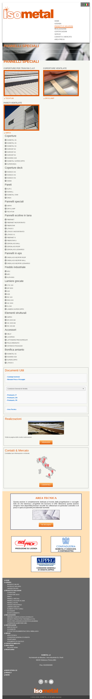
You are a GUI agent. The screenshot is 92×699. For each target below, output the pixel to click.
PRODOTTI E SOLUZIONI (64, 26)
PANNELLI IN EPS (12, 602)
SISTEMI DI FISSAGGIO (15, 346)
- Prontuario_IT (11, 395)
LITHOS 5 (10, 228)
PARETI (9, 596)
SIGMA (9, 181)
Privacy (8, 672)
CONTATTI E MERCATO (63, 37)
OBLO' (9, 334)
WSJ (8, 271)
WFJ (8, 274)
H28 (8, 294)
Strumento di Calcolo (15, 641)
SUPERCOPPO (12, 360)
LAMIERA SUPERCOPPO (15, 309)
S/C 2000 (10, 303)
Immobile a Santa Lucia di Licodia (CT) (20, 617)
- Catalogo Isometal (13, 377)
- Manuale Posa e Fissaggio (15, 379)
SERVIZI (58, 34)
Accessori (10, 329)
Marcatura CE (12, 627)
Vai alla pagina (46, 525)
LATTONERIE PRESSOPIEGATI (17, 340)
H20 (8, 291)
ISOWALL (10, 192)
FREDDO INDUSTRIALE (14, 604)
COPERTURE (11, 592)
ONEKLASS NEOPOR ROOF (16, 257)
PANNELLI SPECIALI (13, 598)
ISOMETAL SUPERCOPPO (16, 161)
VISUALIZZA (46, 442)
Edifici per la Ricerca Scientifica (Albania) (22, 621)
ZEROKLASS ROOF (13, 246)
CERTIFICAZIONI (61, 31)
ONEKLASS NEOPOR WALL (16, 260)
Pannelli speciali (14, 201)
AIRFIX (8, 133)
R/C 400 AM (11, 326)
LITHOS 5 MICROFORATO (15, 231)
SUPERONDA (11, 164)
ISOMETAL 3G (11, 140)
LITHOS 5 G (11, 234)
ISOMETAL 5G (11, 146)
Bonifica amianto (14, 349)
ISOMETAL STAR (12, 195)
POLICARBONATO (13, 343)
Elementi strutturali (15, 312)
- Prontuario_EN (11, 398)
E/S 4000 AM (11, 320)
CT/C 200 (10, 285)
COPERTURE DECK (13, 594)
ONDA (9, 198)
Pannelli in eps (13, 253)
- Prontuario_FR (11, 400)
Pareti (8, 184)
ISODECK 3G (11, 172)
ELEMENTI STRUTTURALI (15, 609)
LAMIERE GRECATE (13, 607)
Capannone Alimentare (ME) (17, 623)
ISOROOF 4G (11, 152)
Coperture (10, 135)
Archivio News (12, 647)
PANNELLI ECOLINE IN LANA (16, 600)
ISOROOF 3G (11, 149)
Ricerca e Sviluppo (14, 586)
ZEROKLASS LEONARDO (15, 249)
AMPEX (9, 317)
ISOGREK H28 (12, 158)
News (7, 675)
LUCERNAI (10, 337)
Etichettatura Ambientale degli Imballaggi (23, 631)
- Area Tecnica (11, 409)
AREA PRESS (60, 39)
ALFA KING (10, 277)
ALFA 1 (9, 189)
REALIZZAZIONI (60, 29)
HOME (57, 21)
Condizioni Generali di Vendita (18, 637)
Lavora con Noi (12, 588)
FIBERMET (10, 219)
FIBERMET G (11, 237)
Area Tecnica (12, 635)
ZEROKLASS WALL (13, 243)
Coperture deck (14, 167)
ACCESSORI (11, 611)
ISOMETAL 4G (11, 143)
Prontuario (11, 639)
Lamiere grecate (14, 281)
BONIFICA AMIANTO (13, 613)
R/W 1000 (10, 300)
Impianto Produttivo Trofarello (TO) (21, 619)
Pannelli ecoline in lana (18, 215)
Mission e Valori (13, 584)
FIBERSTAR (11, 225)
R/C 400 (9, 297)
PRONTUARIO (9, 649)
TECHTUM (9, 98)
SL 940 (9, 306)
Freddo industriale (15, 267)
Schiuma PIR (11, 629)
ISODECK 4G (11, 175)
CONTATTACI (46, 485)
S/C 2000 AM (11, 323)
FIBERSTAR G (11, 240)
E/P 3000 (10, 288)
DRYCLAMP (49, 98)
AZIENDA (58, 24)
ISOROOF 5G (11, 155)
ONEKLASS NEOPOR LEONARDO (18, 263)
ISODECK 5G (11, 178)
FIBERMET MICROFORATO (16, 222)
